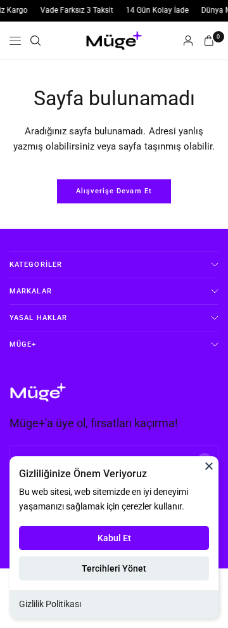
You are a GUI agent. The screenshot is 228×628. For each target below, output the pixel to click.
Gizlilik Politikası (50, 604)
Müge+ (23, 344)
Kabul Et (114, 538)
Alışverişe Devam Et (114, 191)
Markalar (31, 291)
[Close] (209, 465)
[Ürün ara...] (35, 40)
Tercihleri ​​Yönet (114, 568)
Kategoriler (36, 264)
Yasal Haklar (38, 318)
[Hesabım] (188, 40)
